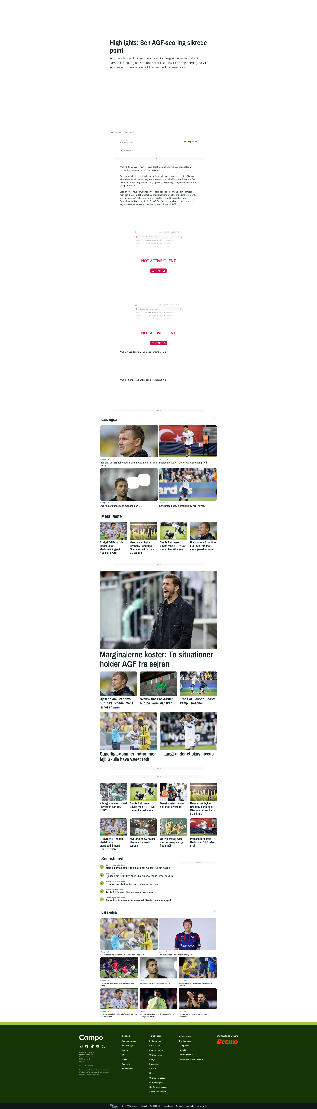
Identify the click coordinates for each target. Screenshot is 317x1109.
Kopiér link (192, 142)
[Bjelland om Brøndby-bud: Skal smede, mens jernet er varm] (203, 531)
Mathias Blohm (127, 143)
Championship (155, 1055)
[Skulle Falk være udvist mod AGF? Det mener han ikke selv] (173, 531)
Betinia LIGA (154, 1045)
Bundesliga (154, 1064)
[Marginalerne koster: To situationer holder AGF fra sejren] (158, 610)
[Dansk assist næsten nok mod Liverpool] (173, 792)
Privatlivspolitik (186, 1055)
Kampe (125, 1050)
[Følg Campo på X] (103, 1046)
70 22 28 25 (155, 1106)
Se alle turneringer (157, 1091)
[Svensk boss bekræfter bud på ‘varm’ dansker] (158, 683)
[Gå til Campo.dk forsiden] (91, 1040)
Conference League (158, 1087)
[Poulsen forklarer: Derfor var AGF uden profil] (203, 827)
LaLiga (152, 1059)
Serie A (152, 1068)
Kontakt (182, 1050)
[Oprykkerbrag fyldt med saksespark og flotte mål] (173, 827)
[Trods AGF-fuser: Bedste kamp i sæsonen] (198, 683)
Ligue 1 (152, 1073)
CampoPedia (184, 1045)
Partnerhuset (92, 1072)
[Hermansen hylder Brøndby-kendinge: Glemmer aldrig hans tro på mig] (143, 531)
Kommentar (127, 1068)
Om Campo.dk (185, 1041)
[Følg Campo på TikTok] (92, 1046)
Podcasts (126, 1064)
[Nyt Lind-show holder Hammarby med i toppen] (143, 827)
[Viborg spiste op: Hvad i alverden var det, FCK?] (113, 792)
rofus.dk (190, 1106)
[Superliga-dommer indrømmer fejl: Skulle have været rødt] (128, 731)
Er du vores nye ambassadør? (192, 1059)
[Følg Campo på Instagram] (81, 1046)
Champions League (157, 1078)
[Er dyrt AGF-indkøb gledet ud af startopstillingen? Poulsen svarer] (113, 531)
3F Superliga (155, 1041)
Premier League (156, 1050)
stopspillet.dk (168, 1106)
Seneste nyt (127, 1045)
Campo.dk (83, 1052)
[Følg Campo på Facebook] (87, 1046)
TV (123, 1055)
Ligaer (125, 1059)
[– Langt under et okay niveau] (188, 731)
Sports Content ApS (86, 1055)
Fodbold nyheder (129, 1041)
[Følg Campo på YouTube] (98, 1046)
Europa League (156, 1082)
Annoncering (185, 1036)
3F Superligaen (129, 150)
